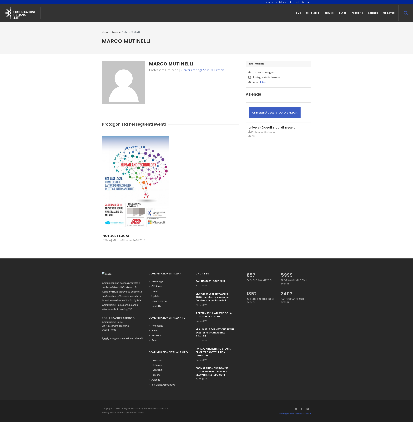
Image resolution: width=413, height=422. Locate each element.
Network (156, 335)
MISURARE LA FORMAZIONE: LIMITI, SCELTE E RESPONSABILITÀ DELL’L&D (215, 333)
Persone (116, 32)
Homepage (157, 281)
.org (309, 2)
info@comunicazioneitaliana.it (296, 413)
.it (291, 2)
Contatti (156, 305)
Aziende (155, 379)
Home (105, 32)
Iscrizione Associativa (163, 384)
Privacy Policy (109, 412)
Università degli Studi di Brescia (202, 70)
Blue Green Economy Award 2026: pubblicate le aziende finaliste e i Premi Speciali (212, 297)
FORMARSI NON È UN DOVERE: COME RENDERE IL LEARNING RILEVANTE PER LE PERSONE (212, 372)
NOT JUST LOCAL (116, 235)
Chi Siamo (156, 286)
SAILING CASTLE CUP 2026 (211, 281)
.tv (302, 2)
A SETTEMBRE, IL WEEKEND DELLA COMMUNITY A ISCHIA (214, 315)
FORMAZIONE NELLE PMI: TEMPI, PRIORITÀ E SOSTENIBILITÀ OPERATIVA (213, 352)
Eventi (154, 291)
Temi (153, 340)
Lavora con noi (159, 300)
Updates (155, 296)
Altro (263, 82)
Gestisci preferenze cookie (130, 412)
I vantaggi (156, 369)
